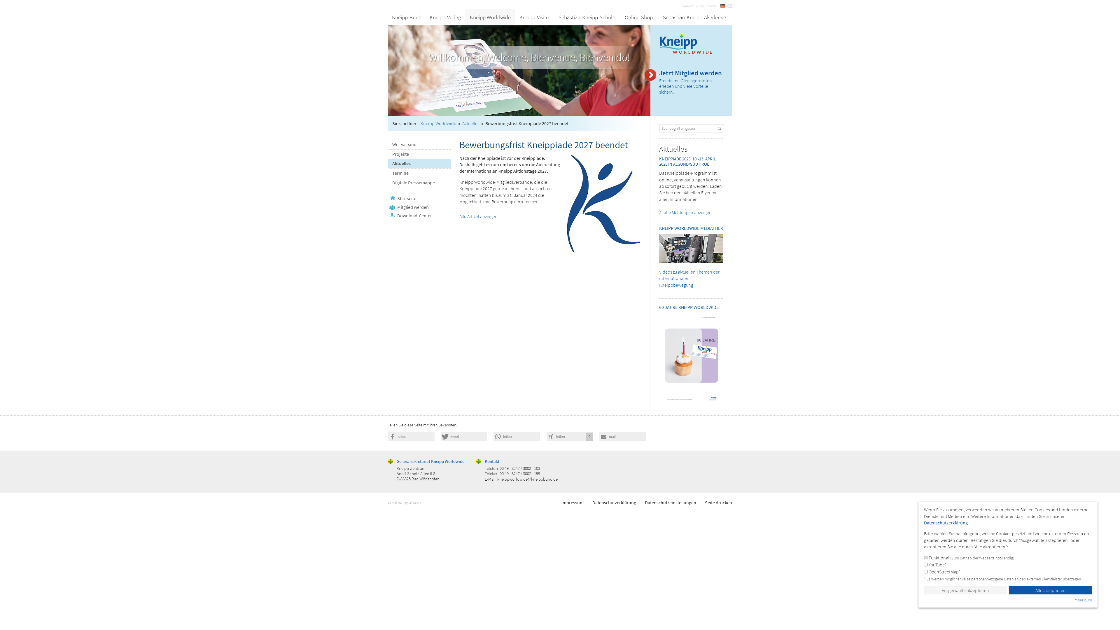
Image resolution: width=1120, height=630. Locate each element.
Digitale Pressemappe (413, 183)
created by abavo (404, 502)
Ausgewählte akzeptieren (965, 590)
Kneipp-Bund (406, 17)
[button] (411, 436)
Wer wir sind (404, 144)
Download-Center (414, 215)
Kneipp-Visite (534, 17)
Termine (400, 173)
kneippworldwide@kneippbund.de (527, 479)
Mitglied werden (413, 207)
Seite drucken (718, 502)
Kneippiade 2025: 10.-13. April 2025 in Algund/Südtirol (687, 161)
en (729, 6)
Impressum (572, 502)
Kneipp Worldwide (490, 17)
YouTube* (937, 565)
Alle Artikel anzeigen (478, 216)
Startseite (406, 198)
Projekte (400, 154)
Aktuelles (470, 123)
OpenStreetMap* (944, 572)
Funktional (971, 558)
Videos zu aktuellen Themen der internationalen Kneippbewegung (689, 278)
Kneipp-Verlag (445, 17)
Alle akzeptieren (1050, 590)
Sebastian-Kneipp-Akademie (694, 17)
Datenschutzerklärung (614, 502)
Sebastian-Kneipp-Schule (587, 17)
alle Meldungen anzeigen (688, 212)
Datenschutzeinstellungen (670, 502)
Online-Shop (639, 17)
